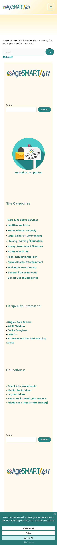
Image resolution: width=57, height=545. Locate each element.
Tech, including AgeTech (22, 256)
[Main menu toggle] (51, 7)
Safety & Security (17, 251)
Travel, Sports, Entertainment (25, 262)
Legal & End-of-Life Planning (24, 235)
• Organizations (15, 394)
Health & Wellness (18, 225)
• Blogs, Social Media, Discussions (26, 398)
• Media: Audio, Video (18, 390)
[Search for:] (28, 52)
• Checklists (13, 386)
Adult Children (16, 326)
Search (9, 105)
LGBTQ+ (12, 334)
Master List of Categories (22, 278)
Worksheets (29, 386)
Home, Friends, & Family (21, 230)
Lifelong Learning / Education (25, 241)
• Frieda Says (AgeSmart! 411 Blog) (27, 402)
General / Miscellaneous (22, 272)
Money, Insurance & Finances (25, 246)
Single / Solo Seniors (19, 322)
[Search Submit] (50, 51)
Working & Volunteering (21, 267)
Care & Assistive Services (22, 220)
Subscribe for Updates (28, 172)
